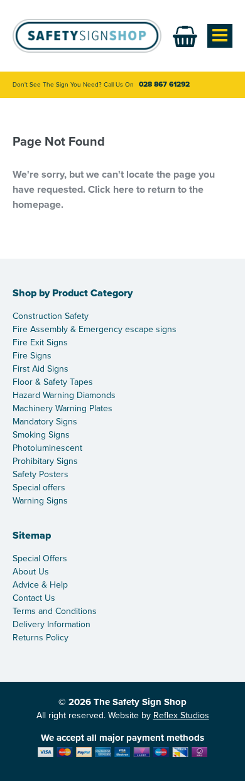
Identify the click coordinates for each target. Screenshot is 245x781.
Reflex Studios (181, 715)
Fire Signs (32, 355)
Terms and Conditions (55, 611)
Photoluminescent (47, 448)
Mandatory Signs (45, 421)
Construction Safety (51, 316)
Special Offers (40, 558)
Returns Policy (40, 637)
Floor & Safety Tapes (53, 382)
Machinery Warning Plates (62, 408)
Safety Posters (40, 474)
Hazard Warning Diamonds (64, 395)
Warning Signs (40, 500)
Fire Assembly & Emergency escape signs (95, 329)
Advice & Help (40, 584)
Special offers (39, 487)
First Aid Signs (40, 369)
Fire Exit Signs (40, 342)
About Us (31, 571)
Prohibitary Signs (45, 461)
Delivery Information (51, 624)
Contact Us (34, 598)
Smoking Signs (41, 434)
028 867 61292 (164, 84)
